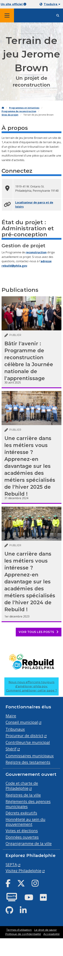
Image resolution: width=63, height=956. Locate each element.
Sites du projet (10, 114)
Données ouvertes (22, 837)
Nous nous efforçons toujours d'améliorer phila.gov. (31, 686)
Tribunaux (15, 729)
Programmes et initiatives (24, 107)
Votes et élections (22, 830)
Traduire (51, 4)
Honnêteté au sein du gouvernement (25, 822)
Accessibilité (51, 934)
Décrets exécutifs (21, 813)
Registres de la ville (23, 795)
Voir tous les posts (37, 632)
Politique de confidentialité (23, 934)
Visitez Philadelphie (23, 870)
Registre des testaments (28, 762)
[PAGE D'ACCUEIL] (3, 107)
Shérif (11, 748)
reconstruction (36, 252)
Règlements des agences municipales (28, 804)
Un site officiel (12, 4)
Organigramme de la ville (29, 843)
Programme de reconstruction (19, 111)
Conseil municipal (22, 722)
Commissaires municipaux (30, 755)
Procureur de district (24, 735)
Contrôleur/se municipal (28, 742)
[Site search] (57, 15)
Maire (11, 715)
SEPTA (11, 864)
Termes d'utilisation (19, 929)
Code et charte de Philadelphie (22, 785)
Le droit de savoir (45, 929)
